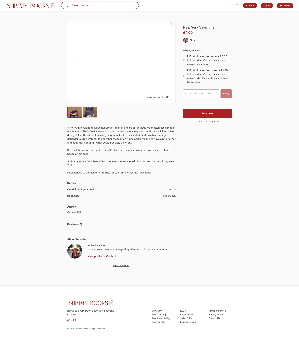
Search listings (159, 314)
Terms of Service (217, 310)
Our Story (157, 310)
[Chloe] (74, 251)
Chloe (192, 40)
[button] (121, 62)
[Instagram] (73, 320)
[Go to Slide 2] (90, 112)
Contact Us (214, 318)
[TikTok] (69, 320)
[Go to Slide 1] (74, 112)
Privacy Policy (216, 314)
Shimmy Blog (158, 322)
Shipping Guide (188, 322)
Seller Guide (186, 318)
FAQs (183, 310)
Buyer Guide (186, 314)
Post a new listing (161, 318)
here (197, 82)
